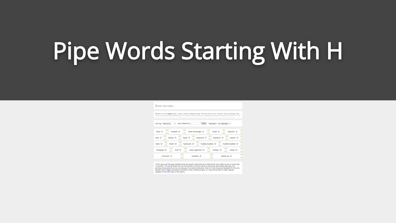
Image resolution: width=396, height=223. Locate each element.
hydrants (217, 137)
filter (204, 123)
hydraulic (187, 144)
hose (158, 131)
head (185, 137)
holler (171, 144)
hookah (174, 131)
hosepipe (160, 150)
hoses (232, 150)
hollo (157, 144)
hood (214, 131)
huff (176, 150)
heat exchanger (195, 131)
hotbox (216, 150)
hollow (171, 137)
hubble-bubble (229, 144)
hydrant (231, 131)
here (169, 170)
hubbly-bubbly (207, 144)
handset (195, 156)
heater (233, 137)
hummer (165, 156)
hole (157, 137)
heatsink (200, 137)
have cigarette (196, 150)
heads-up (225, 156)
